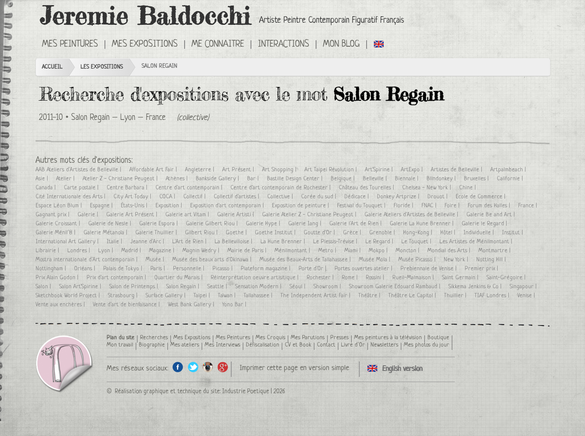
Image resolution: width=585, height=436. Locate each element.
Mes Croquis (270, 337)
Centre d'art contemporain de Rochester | (281, 188)
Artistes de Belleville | (457, 170)
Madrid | (132, 251)
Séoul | (298, 287)
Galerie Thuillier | (157, 233)
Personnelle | (189, 269)
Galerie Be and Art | (491, 215)
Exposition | (169, 206)
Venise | (527, 296)
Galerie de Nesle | (110, 224)
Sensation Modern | (259, 287)
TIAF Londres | (493, 296)
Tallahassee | (259, 296)
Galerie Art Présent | (132, 215)
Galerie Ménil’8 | (56, 233)
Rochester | (321, 278)
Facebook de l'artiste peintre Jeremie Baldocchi (178, 366)
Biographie (152, 345)
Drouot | (438, 197)
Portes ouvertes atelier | (364, 269)
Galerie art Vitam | (188, 215)
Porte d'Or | (313, 269)
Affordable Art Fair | (154, 170)
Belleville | (375, 179)
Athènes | (177, 179)
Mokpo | (379, 251)
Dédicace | (357, 197)
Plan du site (120, 337)
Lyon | (106, 251)
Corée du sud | (319, 197)
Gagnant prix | (53, 215)
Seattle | (218, 287)
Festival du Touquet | (362, 206)
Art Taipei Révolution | (331, 170)
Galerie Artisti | (236, 215)
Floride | (404, 206)
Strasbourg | (123, 296)
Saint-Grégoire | (507, 278)
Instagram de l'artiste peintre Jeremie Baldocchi (208, 366)
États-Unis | (135, 206)
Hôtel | (448, 233)
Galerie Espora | (159, 224)
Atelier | (66, 179)
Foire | (453, 206)
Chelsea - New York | (427, 188)
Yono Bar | (235, 305)
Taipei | (203, 296)
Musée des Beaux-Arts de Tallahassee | (306, 260)
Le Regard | (380, 242)
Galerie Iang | (305, 224)
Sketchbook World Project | (68, 296)
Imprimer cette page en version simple (294, 368)
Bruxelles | (477, 179)
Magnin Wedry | (201, 251)
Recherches (154, 337)
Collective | (281, 197)
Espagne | (102, 206)
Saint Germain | (461, 278)
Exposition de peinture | (301, 206)
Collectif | (195, 197)
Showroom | (328, 287)
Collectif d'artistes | (237, 197)
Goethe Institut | (276, 233)
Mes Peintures (233, 337)
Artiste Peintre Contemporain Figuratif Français (331, 20)
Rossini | (376, 278)
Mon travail (120, 345)
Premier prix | (482, 269)
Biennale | (407, 179)
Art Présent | (239, 170)
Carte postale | (82, 188)
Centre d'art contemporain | (189, 188)
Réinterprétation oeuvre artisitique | (255, 278)
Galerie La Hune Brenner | (422, 224)
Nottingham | (52, 269)
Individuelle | (479, 233)
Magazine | (162, 251)
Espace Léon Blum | (60, 206)
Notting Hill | (491, 260)
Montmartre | (495, 251)
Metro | (328, 251)
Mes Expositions (191, 337)
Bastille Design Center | (295, 179)
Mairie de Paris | (247, 251)
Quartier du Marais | (179, 278)
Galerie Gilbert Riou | (212, 224)
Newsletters (384, 345)
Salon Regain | (183, 287)
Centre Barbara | (128, 188)
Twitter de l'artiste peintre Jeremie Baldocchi (193, 366)
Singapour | (524, 287)
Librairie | (48, 251)
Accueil (52, 67)
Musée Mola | (375, 260)
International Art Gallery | (68, 242)
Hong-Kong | (418, 233)
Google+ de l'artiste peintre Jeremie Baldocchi (223, 366)
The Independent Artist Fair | (316, 296)
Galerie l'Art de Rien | (356, 224)
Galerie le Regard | (485, 224)
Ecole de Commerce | (481, 197)
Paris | (158, 269)
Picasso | (223, 269)
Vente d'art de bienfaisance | (127, 305)
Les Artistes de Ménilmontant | (476, 242)
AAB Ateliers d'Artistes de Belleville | (79, 170)
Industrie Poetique (245, 391)
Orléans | (85, 269)
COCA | (168, 197)
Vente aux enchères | (61, 305)
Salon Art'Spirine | (81, 287)
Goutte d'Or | (320, 233)
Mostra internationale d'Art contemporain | (87, 260)
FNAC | (429, 206)
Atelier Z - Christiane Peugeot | (121, 179)
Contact (326, 345)
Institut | (513, 233)
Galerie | (89, 215)
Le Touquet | (417, 242)
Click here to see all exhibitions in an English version (379, 43)
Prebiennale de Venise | (429, 269)
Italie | (115, 242)
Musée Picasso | (417, 260)
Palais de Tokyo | (123, 269)
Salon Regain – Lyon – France (118, 117)
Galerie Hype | (264, 224)
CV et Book (298, 345)
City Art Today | (133, 197)
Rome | (350, 278)
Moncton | (408, 251)
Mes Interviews (222, 345)
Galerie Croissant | (59, 224)
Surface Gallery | (166, 296)
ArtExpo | (412, 170)
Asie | (43, 179)
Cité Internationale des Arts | (71, 197)
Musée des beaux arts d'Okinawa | (212, 260)
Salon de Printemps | (134, 287)
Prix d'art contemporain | (117, 278)
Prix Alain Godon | (58, 278)
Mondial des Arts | (449, 251)
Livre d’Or (353, 345)
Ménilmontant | (293, 251)
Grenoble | (383, 233)
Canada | (46, 188)
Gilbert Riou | (202, 233)
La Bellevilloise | (234, 242)
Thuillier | (456, 296)
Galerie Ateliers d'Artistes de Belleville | (412, 215)
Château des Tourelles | (367, 188)
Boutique (438, 337)
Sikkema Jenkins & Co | (475, 287)
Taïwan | (227, 296)
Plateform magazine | (266, 269)
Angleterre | (200, 170)
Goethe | (237, 233)
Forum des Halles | (490, 206)
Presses (339, 337)
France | (528, 206)
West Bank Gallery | (192, 305)
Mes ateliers (184, 345)
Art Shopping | (280, 170)
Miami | (353, 251)
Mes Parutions (308, 337)
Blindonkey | (442, 179)
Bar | (253, 179)
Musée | (156, 260)
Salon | (44, 287)
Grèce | (353, 233)
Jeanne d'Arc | (148, 242)
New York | (457, 260)
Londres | (79, 251)
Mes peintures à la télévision (388, 337)
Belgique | (343, 179)
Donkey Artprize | (399, 197)
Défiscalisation (262, 345)
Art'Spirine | (379, 170)
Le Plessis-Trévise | (336, 242)
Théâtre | (370, 296)
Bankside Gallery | (218, 179)
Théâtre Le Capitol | (413, 296)
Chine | (468, 188)
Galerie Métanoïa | (106, 233)
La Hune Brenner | (283, 242)
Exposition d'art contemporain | (228, 206)
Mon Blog (341, 44)
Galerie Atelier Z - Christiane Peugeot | (310, 215)
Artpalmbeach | (509, 170)
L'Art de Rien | (190, 242)
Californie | (511, 179)
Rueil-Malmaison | (414, 278)
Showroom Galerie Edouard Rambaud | (395, 287)
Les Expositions (102, 67)
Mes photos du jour (426, 345)
